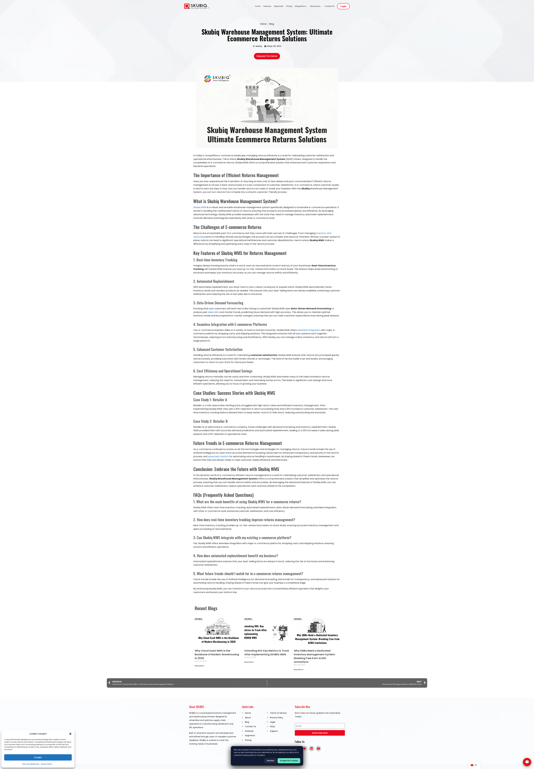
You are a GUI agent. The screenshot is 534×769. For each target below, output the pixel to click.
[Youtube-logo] (318, 748)
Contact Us (329, 6)
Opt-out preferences (30, 764)
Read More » (200, 666)
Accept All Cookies (289, 760)
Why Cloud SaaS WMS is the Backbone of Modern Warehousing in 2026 (217, 654)
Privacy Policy (46, 764)
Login (343, 6)
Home (258, 6)
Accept (38, 757)
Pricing (289, 6)
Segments (278, 6)
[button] (70, 733)
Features (267, 6)
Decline (270, 760)
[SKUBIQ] (196, 6)
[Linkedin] (311, 748)
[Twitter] (304, 748)
